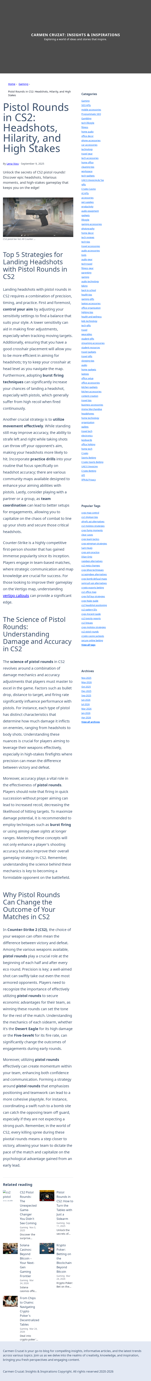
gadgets (85, 215)
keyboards (86, 440)
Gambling (86, 118)
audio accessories (90, 250)
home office (87, 162)
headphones (87, 413)
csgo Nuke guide (89, 600)
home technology (90, 418)
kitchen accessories (91, 391)
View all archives (90, 722)
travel (84, 329)
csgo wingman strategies (94, 543)
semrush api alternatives (94, 583)
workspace (86, 171)
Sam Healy (86, 548)
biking (84, 285)
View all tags (88, 644)
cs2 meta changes (90, 565)
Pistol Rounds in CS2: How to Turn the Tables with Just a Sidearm (65, 1205)
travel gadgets (88, 352)
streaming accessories (93, 343)
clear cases (87, 534)
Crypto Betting (88, 470)
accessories (87, 197)
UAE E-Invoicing (89, 466)
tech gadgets (88, 175)
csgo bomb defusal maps (94, 578)
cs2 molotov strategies (93, 526)
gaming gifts (87, 299)
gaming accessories (91, 224)
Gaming (23, 84)
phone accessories (91, 140)
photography (87, 228)
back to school (88, 290)
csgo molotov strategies (93, 627)
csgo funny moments (92, 530)
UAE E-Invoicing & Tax (92, 180)
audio (84, 365)
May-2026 (86, 682)
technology (87, 149)
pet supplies (87, 202)
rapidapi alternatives (92, 561)
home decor (87, 233)
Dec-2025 (86, 691)
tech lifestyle (87, 122)
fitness (84, 127)
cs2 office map (88, 592)
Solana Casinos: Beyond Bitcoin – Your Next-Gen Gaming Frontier (27, 1260)
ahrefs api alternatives (92, 521)
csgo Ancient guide (91, 614)
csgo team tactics (90, 539)
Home (11, 84)
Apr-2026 (86, 717)
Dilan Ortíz (86, 556)
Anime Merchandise (91, 409)
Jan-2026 (85, 713)
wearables (86, 334)
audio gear (86, 259)
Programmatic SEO (91, 114)
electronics (87, 435)
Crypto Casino (88, 189)
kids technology (89, 321)
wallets (85, 426)
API (83, 475)
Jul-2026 (85, 704)
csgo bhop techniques (92, 570)
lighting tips (87, 312)
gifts (83, 184)
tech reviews (87, 237)
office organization (91, 307)
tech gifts (86, 325)
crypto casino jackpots (92, 636)
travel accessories (90, 246)
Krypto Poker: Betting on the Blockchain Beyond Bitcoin (64, 1258)
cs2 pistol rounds (90, 631)
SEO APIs (86, 105)
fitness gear (87, 268)
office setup (87, 378)
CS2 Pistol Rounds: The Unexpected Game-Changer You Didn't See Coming (28, 1207)
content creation (89, 396)
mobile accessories (91, 109)
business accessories (92, 404)
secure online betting (92, 640)
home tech (86, 448)
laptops (85, 374)
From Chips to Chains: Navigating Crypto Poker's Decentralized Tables (29, 1311)
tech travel (86, 263)
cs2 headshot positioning (94, 605)
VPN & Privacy (88, 479)
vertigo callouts (16, 595)
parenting (86, 272)
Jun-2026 (85, 700)
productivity (87, 206)
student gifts (87, 338)
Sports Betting (88, 457)
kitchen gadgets (89, 387)
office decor (87, 136)
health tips (86, 294)
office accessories (90, 382)
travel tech (86, 431)
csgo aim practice (90, 552)
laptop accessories (91, 303)
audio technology (90, 281)
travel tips (86, 400)
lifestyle (85, 219)
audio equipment (90, 211)
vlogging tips (87, 360)
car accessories (89, 144)
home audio (87, 131)
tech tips (85, 241)
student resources (90, 347)
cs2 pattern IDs (89, 609)
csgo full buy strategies (93, 596)
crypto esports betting (92, 587)
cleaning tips (87, 166)
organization (87, 422)
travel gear (87, 153)
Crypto (84, 453)
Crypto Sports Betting (92, 462)
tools (83, 255)
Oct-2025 (86, 686)
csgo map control (90, 512)
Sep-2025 (86, 695)
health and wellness (91, 316)
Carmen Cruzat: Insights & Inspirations (75, 34)
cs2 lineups (87, 622)
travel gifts (86, 356)
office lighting (88, 444)
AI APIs (85, 193)
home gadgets (88, 369)
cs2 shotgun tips (89, 517)
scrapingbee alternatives (94, 574)
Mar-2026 (86, 708)
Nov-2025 (86, 677)
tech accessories (90, 158)
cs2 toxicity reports (91, 618)
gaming (85, 277)
